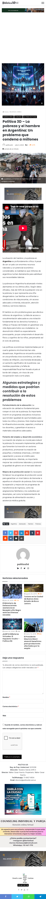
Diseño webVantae (23, 878)
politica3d (9, 145)
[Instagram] (27, 889)
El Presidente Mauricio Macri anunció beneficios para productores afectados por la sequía (32, 642)
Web (4, 716)
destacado (22, 524)
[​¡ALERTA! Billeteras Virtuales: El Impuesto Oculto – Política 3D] (12, 623)
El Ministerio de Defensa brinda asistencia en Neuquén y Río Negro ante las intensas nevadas (12, 609)
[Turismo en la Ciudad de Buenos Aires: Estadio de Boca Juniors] (34, 588)
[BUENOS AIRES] (10, 3)
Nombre (6, 697)
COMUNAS (18, 117)
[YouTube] (24, 889)
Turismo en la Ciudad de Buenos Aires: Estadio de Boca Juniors (33, 600)
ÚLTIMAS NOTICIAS (30, 117)
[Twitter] (21, 889)
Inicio (6, 112)
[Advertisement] (23, 38)
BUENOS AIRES (15, 112)
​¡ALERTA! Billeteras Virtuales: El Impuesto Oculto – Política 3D (11, 637)
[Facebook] (18, 889)
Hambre (30, 524)
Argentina (14, 524)
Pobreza (38, 524)
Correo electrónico (11, 706)
